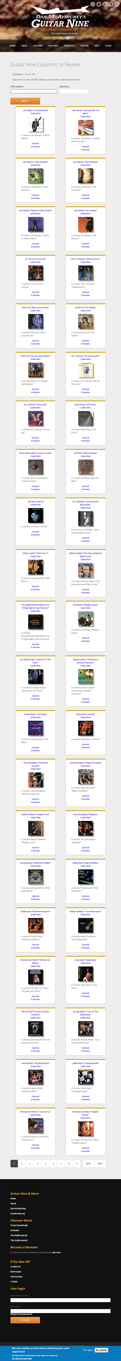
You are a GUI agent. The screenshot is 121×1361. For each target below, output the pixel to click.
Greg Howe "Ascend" (85, 714)
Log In (108, 46)
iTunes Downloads (19, 1225)
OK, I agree (88, 1350)
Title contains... (17, 86)
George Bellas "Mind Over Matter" (35, 863)
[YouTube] (104, 4)
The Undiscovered (18, 1240)
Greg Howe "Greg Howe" (85, 960)
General (35, 143)
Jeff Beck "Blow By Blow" (85, 453)
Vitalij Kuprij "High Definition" (85, 863)
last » (100, 1163)
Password (15, 1306)
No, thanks (101, 1350)
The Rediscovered (18, 1235)
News (24, 46)
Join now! (56, 1252)
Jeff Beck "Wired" (35, 501)
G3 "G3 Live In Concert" (35, 259)
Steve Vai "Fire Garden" (85, 307)
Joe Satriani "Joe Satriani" (85, 210)
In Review (35, 146)
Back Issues (15, 1271)
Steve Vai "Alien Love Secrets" (35, 307)
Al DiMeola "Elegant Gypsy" (85, 605)
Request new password (21, 1314)
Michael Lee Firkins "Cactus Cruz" (35, 1112)
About (13, 1203)
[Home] (60, 16)
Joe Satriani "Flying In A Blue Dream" (35, 210)
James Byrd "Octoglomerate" (85, 1063)
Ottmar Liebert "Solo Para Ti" (35, 553)
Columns (38, 46)
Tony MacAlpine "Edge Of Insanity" (85, 763)
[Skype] (110, 4)
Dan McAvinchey (18, 1208)
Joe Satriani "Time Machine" (35, 162)
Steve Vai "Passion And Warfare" (35, 356)
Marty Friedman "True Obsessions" (85, 911)
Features (53, 46)
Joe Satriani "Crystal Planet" (35, 110)
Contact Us (15, 1266)
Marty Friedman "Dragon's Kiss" (35, 814)
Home (13, 46)
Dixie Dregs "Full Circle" (85, 404)
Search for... (64, 86)
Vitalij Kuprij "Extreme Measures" (35, 911)
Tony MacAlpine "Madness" (85, 814)
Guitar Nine (36, 113)
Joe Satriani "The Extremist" (85, 162)
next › (88, 1163)
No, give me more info (22, 1358)
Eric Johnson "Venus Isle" (35, 404)
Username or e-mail (20, 1295)
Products (69, 46)
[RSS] (117, 4)
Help (97, 46)
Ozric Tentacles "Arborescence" (85, 259)
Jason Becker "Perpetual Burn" (35, 1063)
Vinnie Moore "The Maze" (35, 714)
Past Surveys (16, 1276)
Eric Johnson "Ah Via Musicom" (86, 356)
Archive (85, 46)
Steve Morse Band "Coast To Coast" (35, 453)
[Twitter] (98, 4)
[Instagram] (92, 4)
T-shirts (14, 1281)
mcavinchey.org (17, 1213)
